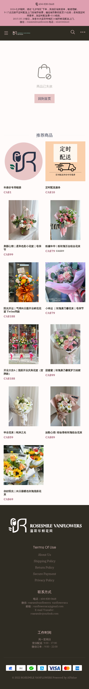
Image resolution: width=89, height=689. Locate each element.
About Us (44, 555)
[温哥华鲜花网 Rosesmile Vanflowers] (21, 33)
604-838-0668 (46, 4)
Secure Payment (44, 574)
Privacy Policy (44, 580)
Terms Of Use (44, 547)
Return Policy (44, 567)
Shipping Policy (44, 561)
